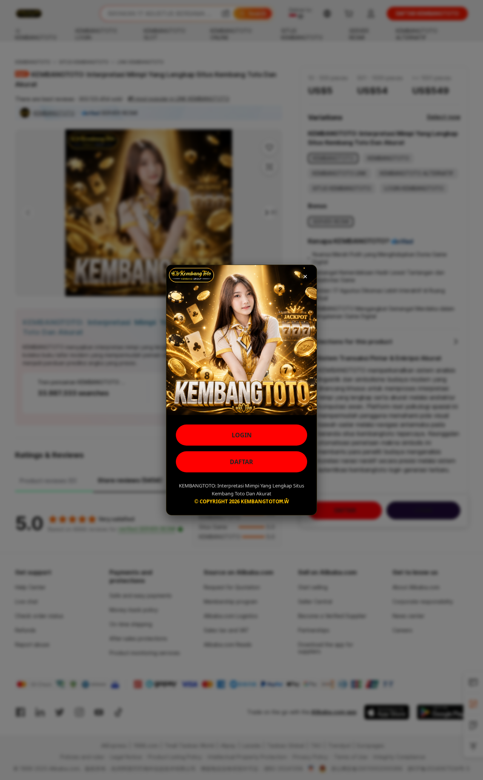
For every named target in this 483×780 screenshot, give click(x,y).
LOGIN (242, 435)
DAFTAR (241, 462)
